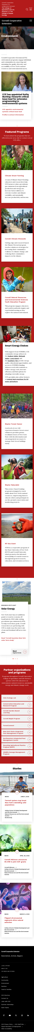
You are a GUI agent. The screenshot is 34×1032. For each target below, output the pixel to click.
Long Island (14, 358)
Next (17, 652)
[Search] (27, 10)
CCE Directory (5, 995)
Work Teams (5, 1007)
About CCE (4, 968)
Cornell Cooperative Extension (12, 22)
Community (4, 980)
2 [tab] (15, 658)
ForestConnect (8, 725)
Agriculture (4, 977)
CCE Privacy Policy (7, 1024)
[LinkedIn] (28, 1015)
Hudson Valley (13, 356)
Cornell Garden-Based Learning (11, 711)
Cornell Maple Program (11, 718)
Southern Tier (13, 361)
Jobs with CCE (5, 1001)
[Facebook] (3, 1015)
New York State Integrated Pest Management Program (13, 732)
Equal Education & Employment (11, 1026)
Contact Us (4, 998)
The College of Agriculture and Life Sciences (8, 9)
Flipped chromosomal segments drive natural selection (14, 920)
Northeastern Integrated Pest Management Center (14, 739)
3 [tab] (17, 658)
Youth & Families (6, 989)
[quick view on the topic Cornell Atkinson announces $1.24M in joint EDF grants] (17, 852)
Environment (5, 983)
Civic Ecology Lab (9, 698)
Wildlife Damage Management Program (14, 753)
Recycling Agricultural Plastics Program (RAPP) (14, 746)
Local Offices (5, 965)
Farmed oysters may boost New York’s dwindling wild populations (15, 802)
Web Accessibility (6, 1028)
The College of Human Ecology (7, 13)
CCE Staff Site (19, 1024)
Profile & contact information (13, 115)
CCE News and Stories (8, 971)
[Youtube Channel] (10, 1015)
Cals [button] (30, 8)
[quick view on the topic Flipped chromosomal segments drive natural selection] (17, 910)
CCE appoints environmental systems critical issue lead (12, 110)
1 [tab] (13, 658)
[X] (16, 1015)
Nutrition (4, 986)
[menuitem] (30, 9)
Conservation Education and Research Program (13, 704)
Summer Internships (7, 1004)
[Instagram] (22, 1015)
